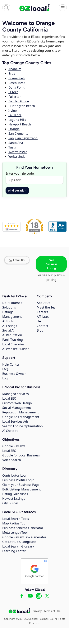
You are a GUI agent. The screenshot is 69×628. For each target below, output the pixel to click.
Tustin (12, 147)
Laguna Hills (17, 120)
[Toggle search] (6, 7)
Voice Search (11, 460)
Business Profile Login (18, 480)
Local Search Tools (15, 519)
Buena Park (16, 78)
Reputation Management (20, 412)
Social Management (16, 408)
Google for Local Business (21, 455)
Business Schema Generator (22, 528)
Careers (42, 312)
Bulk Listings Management (21, 489)
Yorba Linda (16, 156)
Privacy (37, 611)
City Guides (10, 503)
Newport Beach (19, 124)
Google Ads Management (20, 417)
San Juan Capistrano (23, 138)
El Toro (13, 92)
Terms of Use (52, 611)
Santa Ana (15, 143)
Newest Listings (13, 498)
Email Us (19, 260)
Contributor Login (15, 475)
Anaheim (14, 69)
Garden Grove (18, 101)
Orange (14, 129)
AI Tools (8, 321)
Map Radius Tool (14, 523)
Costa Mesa (16, 83)
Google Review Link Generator (24, 537)
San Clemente (18, 133)
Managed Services (15, 394)
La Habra (14, 115)
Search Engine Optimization (22, 426)
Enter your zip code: (20, 173)
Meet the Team (47, 307)
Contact (42, 326)
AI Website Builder (15, 349)
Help (40, 321)
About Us (43, 303)
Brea (11, 73)
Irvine (12, 110)
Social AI (8, 330)
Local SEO (9, 398)
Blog (40, 330)
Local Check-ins (13, 344)
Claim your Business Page (20, 485)
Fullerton (14, 97)
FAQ (5, 369)
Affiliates (43, 316)
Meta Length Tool (15, 532)
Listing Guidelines (15, 494)
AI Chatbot (10, 431)
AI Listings (9, 326)
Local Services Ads (15, 421)
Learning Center (14, 551)
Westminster (17, 152)
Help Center (11, 364)
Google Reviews (13, 446)
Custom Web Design (17, 403)
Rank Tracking (12, 340)
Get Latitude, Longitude (19, 542)
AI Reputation (12, 335)
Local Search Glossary (18, 546)
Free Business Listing (51, 264)
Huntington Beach (21, 106)
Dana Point (16, 87)
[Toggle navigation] (63, 7)
